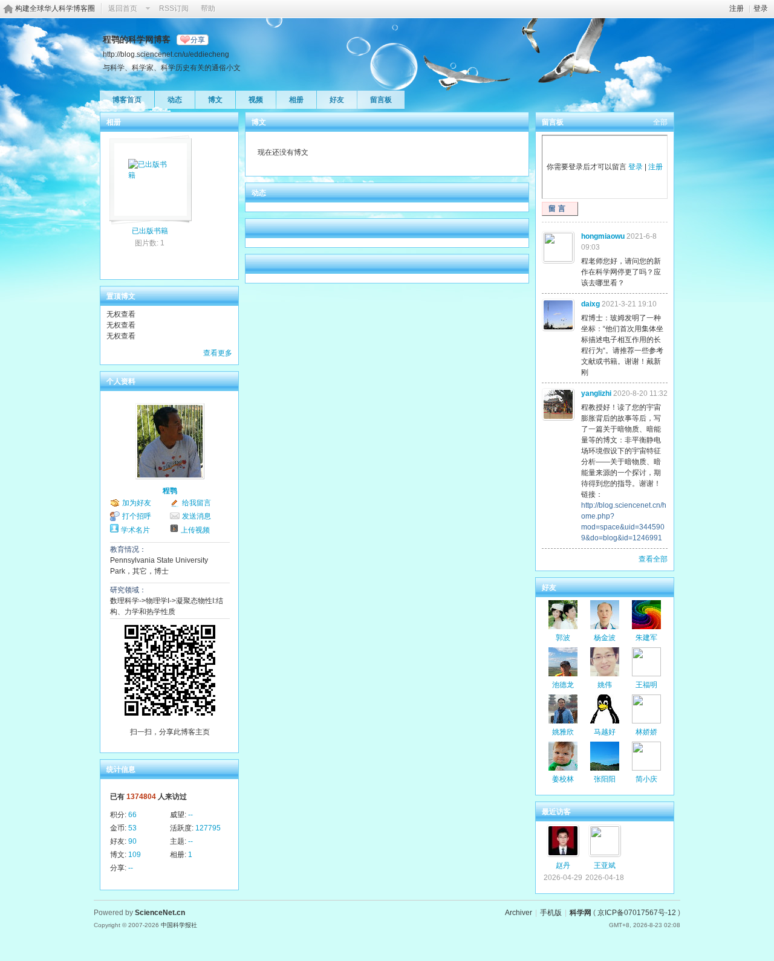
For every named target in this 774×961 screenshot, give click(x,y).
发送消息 (196, 516)
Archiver (518, 912)
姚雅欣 (563, 732)
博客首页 (126, 99)
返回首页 (122, 8)
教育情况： (128, 549)
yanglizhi (596, 393)
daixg (590, 304)
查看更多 (217, 353)
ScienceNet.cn (160, 912)
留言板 (381, 99)
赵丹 (563, 865)
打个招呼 (136, 516)
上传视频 (195, 530)
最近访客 (556, 811)
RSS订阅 (174, 8)
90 (132, 841)
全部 (660, 122)
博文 (215, 99)
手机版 (551, 912)
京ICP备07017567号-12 (636, 912)
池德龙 (563, 685)
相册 (296, 99)
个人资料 (120, 381)
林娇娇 (646, 732)
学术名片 (135, 530)
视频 (256, 99)
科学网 (580, 912)
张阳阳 (605, 779)
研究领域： (128, 590)
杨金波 (605, 637)
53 (132, 828)
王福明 (646, 685)
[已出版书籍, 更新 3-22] (149, 176)
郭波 (563, 637)
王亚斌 (605, 865)
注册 (736, 8)
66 (132, 815)
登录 (760, 8)
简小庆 (646, 779)
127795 (208, 828)
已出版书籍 (150, 231)
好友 (337, 99)
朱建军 (646, 637)
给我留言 (196, 503)
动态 (174, 99)
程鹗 (170, 491)
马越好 (605, 732)
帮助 (208, 8)
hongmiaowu (603, 236)
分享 (197, 40)
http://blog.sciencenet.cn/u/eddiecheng (166, 54)
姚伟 (604, 685)
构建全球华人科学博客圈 (55, 8)
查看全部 (653, 559)
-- (190, 815)
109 (134, 854)
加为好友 (136, 503)
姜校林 (563, 779)
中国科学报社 (179, 925)
